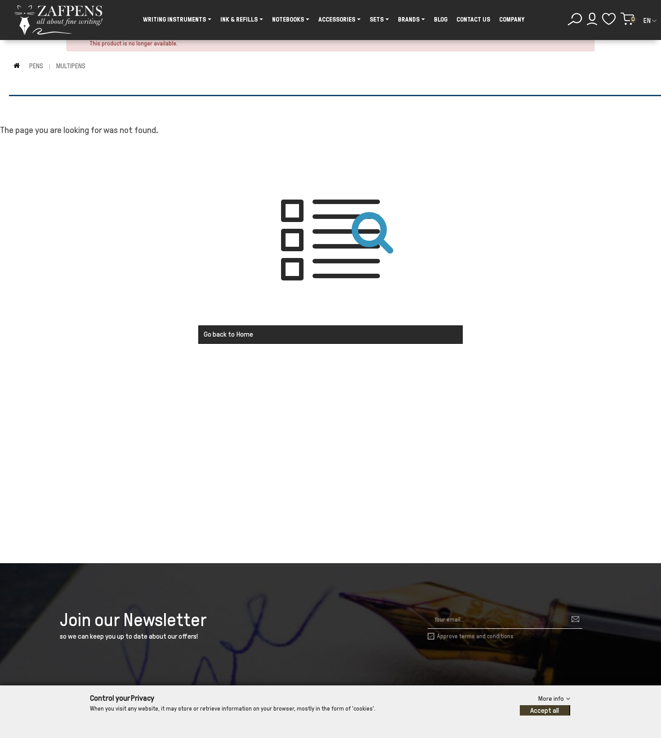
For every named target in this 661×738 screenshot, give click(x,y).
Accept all (544, 710)
